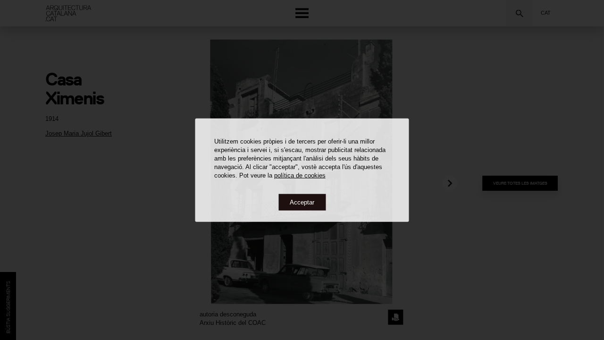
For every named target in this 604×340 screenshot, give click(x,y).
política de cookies (300, 174)
